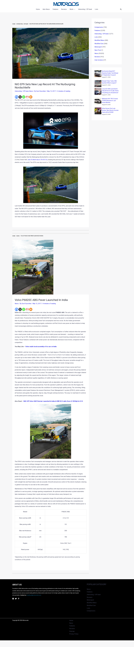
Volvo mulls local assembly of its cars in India (41, 346)
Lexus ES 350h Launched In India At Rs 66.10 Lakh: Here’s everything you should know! (110, 90)
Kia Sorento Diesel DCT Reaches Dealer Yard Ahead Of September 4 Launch (110, 73)
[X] (20, 97)
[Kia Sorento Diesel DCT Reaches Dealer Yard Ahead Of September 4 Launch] (98, 73)
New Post (98, 50)
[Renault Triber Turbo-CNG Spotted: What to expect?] (98, 83)
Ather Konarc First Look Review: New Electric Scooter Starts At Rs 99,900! (110, 110)
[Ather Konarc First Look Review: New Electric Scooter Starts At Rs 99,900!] (98, 110)
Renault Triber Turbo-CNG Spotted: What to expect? (109, 82)
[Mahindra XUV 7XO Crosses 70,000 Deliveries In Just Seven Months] (98, 101)
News (31, 91)
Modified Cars (99, 43)
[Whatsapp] (23, 97)
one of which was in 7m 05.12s (37, 159)
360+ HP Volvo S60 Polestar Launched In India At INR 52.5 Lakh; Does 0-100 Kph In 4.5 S (53, 401)
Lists (96, 37)
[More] (30, 97)
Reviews (97, 57)
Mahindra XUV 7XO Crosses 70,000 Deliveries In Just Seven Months (110, 100)
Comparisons (99, 27)
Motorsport (98, 47)
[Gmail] (27, 97)
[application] (74, 9)
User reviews (99, 60)
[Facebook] (16, 97)
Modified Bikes (99, 40)
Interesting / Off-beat (22, 91)
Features (97, 30)
